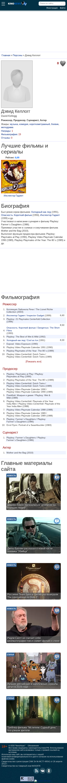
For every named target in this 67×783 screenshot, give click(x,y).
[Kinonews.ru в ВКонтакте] (43, 771)
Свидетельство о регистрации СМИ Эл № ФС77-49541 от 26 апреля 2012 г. (32, 762)
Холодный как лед (41, 212)
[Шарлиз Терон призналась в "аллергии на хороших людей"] (33, 492)
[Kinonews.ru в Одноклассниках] (49, 771)
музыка (14, 124)
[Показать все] (33, 361)
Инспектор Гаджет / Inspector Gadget (25, 315)
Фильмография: (11, 134)
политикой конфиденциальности (16, 757)
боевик (55, 124)
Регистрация (52, 8)
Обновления (33, 746)
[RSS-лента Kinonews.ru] (36, 771)
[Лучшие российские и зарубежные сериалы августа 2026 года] (33, 671)
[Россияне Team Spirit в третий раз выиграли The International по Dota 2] (33, 581)
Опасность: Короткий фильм (16, 215)
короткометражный (39, 124)
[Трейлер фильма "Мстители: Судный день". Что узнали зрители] (33, 714)
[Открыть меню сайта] (3, 4)
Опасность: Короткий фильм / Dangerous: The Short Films (33, 329)
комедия (23, 124)
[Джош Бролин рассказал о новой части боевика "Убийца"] (33, 535)
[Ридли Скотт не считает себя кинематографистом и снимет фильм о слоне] (33, 625)
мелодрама (7, 127)
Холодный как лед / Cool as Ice (22, 340)
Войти (62, 8)
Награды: (7, 131)
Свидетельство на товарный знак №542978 (21, 766)
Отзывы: (6, 137)
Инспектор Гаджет (13, 195)
